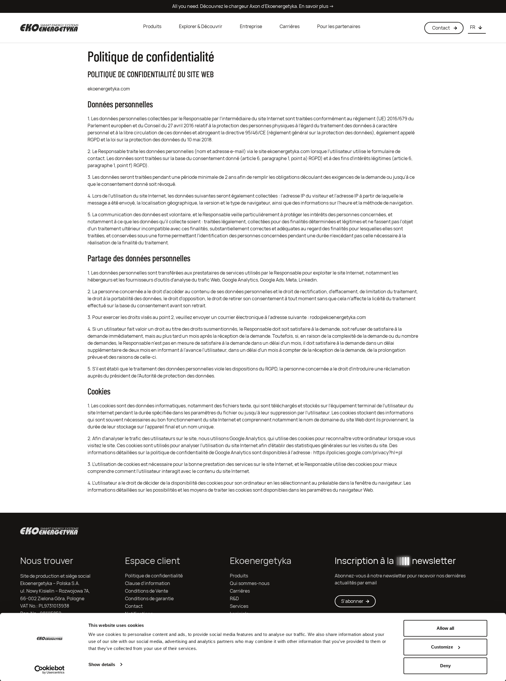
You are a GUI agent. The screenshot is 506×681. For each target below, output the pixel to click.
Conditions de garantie (149, 599)
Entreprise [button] (251, 26)
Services (239, 606)
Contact (134, 606)
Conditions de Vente (146, 591)
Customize (442, 646)
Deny (445, 665)
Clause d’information (147, 583)
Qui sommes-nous (249, 583)
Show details (101, 664)
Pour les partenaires (338, 26)
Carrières (290, 26)
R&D (234, 599)
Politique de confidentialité (154, 576)
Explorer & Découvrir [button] (200, 26)
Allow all (445, 628)
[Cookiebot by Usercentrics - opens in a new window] (49, 669)
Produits (152, 26)
